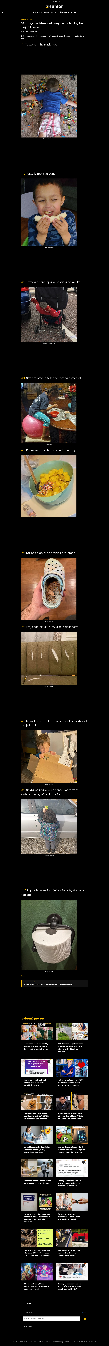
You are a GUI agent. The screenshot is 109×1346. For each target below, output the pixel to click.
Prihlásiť (83, 1312)
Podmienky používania (27, 1342)
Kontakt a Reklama (44, 1342)
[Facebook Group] (56, 1)
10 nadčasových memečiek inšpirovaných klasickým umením (48, 984)
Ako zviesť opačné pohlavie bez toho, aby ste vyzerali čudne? (37, 1181)
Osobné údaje (58, 1342)
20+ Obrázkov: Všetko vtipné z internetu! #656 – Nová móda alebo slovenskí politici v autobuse (37, 1218)
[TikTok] (59, 1)
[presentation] (37, 1031)
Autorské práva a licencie (86, 1342)
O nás (15, 1342)
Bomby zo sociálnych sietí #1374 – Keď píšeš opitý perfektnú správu (35, 1082)
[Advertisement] (54, 61)
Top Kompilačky (26, 19)
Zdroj (23, 976)
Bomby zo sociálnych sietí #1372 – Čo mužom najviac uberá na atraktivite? (69, 1286)
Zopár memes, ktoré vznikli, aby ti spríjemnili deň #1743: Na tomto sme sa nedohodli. (70, 1116)
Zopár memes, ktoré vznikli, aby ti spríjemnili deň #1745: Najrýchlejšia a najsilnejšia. (36, 1046)
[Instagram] (52, 1)
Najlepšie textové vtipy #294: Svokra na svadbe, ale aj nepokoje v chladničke (37, 1149)
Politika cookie (70, 1342)
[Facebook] (49, 1)
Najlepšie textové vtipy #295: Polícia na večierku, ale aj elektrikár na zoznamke (71, 1082)
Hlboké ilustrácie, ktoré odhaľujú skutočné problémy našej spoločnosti (36, 1286)
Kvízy (73, 12)
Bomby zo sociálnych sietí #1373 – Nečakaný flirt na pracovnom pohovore (69, 1183)
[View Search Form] (1, 12)
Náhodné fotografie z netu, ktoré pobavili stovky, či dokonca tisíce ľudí (69, 1253)
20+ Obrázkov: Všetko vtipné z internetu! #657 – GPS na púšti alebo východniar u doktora (71, 1149)
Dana (26, 31)
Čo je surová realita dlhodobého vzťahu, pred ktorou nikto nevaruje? (69, 1216)
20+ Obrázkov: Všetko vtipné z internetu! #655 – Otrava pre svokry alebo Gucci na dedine (37, 1253)
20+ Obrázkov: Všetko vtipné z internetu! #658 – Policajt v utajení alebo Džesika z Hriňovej (71, 1048)
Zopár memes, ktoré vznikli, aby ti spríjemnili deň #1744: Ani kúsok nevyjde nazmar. (36, 1116)
